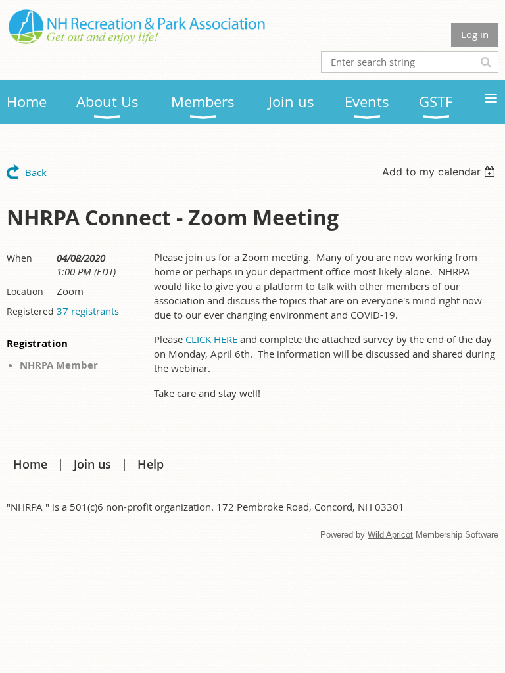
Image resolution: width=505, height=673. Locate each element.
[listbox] (440, 171)
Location (25, 291)
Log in (475, 34)
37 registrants (88, 310)
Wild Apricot (390, 535)
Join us (92, 464)
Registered (30, 311)
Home (30, 464)
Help (150, 464)
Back (36, 172)
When (19, 258)
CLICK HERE (211, 339)
